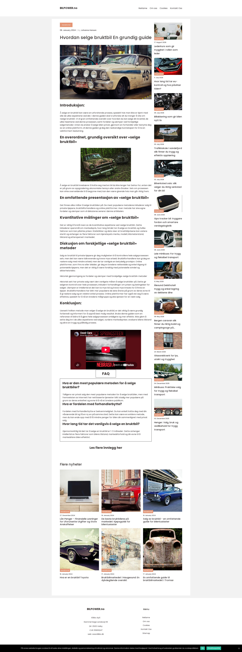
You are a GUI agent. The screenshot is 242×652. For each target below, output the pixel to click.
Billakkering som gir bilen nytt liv (168, 118)
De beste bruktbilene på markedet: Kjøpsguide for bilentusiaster (115, 521)
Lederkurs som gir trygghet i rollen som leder (166, 50)
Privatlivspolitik (214, 648)
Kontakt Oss (176, 8)
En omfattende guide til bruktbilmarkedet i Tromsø (158, 579)
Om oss (153, 8)
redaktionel (66, 25)
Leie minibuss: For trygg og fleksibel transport (167, 255)
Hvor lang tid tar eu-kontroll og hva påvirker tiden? (167, 85)
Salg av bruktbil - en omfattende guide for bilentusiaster (161, 520)
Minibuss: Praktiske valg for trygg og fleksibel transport (167, 391)
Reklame (143, 8)
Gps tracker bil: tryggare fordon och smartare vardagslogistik (168, 222)
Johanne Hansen (88, 30)
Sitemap (146, 633)
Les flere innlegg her (105, 447)
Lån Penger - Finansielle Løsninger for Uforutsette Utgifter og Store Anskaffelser (79, 521)
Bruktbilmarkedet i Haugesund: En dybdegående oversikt (120, 579)
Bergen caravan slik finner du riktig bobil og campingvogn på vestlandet (167, 324)
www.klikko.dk (98, 634)
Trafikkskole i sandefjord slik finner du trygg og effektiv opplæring (168, 151)
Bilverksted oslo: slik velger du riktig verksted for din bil (168, 187)
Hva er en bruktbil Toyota (74, 577)
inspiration (159, 39)
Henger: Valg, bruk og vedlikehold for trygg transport (166, 426)
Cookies (164, 8)
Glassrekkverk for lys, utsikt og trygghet (166, 357)
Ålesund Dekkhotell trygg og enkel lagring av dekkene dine (166, 289)
